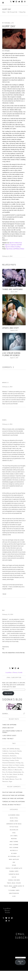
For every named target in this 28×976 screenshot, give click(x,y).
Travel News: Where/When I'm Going (14, 886)
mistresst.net (18, 770)
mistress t (11, 770)
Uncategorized (14, 893)
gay (22, 762)
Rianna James (14, 871)
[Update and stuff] (14, 309)
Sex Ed (14, 877)
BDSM (12, 748)
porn (3, 772)
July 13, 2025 (14, 291)
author (4, 748)
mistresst (4, 770)
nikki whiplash (14, 859)
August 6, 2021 (14, 330)
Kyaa (14, 832)
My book (14, 853)
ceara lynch (12, 751)
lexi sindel (16, 765)
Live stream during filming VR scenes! (11, 354)
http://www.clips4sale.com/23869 (13, 244)
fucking (18, 762)
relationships (17, 772)
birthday (17, 748)
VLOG (14, 896)
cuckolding (11, 753)
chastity (19, 751)
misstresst (21, 767)
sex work (9, 774)
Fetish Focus (14, 826)
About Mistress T (15, 804)
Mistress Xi (14, 850)
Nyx (14, 862)
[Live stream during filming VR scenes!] (14, 341)
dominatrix (13, 755)
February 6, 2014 (7, 256)
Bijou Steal (14, 818)
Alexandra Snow (14, 815)
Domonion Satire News (14, 823)
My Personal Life (12, 12)
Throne (15, 672)
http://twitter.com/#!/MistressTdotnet (15, 248)
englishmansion (6, 758)
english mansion (17, 758)
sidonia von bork (18, 774)
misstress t (14, 767)
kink (10, 765)
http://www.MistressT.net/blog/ (13, 246)
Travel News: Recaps (14, 883)
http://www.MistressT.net (15, 242)
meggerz (4, 767)
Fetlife (20, 672)
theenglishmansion (11, 777)
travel (17, 779)
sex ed (4, 774)
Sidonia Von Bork (14, 880)
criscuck (5, 795)
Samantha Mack (14, 874)
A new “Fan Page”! (8, 738)
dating (17, 753)
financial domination (8, 762)
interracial (5, 765)
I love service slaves (9, 735)
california (5, 751)
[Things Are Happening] (14, 278)
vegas (10, 781)
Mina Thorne (14, 841)
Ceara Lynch (14, 821)
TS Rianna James (14, 890)
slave (3, 777)
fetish (17, 760)
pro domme (9, 772)
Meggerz (14, 838)
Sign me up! (8, 693)
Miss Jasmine (14, 844)
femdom (11, 760)
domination (5, 755)
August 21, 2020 (14, 357)
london (22, 765)
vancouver (5, 781)
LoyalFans (9, 672)
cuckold (4, 753)
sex (23, 772)
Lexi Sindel (14, 835)
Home (4, 12)
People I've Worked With (14, 868)
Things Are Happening (12, 289)
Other (14, 865)
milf (9, 767)
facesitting (5, 760)
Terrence (5, 801)
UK (20, 779)
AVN (8, 748)
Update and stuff (10, 328)
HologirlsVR (14, 829)
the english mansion (8, 779)
